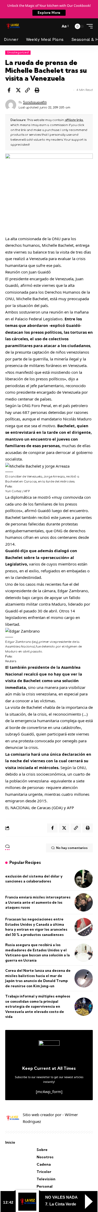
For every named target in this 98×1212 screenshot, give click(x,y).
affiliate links (74, 120)
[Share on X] (18, 90)
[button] (55, 26)
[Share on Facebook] (9, 90)
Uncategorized (18, 52)
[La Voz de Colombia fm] (13, 26)
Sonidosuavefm (35, 102)
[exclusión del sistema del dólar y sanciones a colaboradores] (83, 879)
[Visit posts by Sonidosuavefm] (10, 105)
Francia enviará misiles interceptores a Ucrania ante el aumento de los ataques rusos (38, 902)
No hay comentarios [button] (72, 848)
